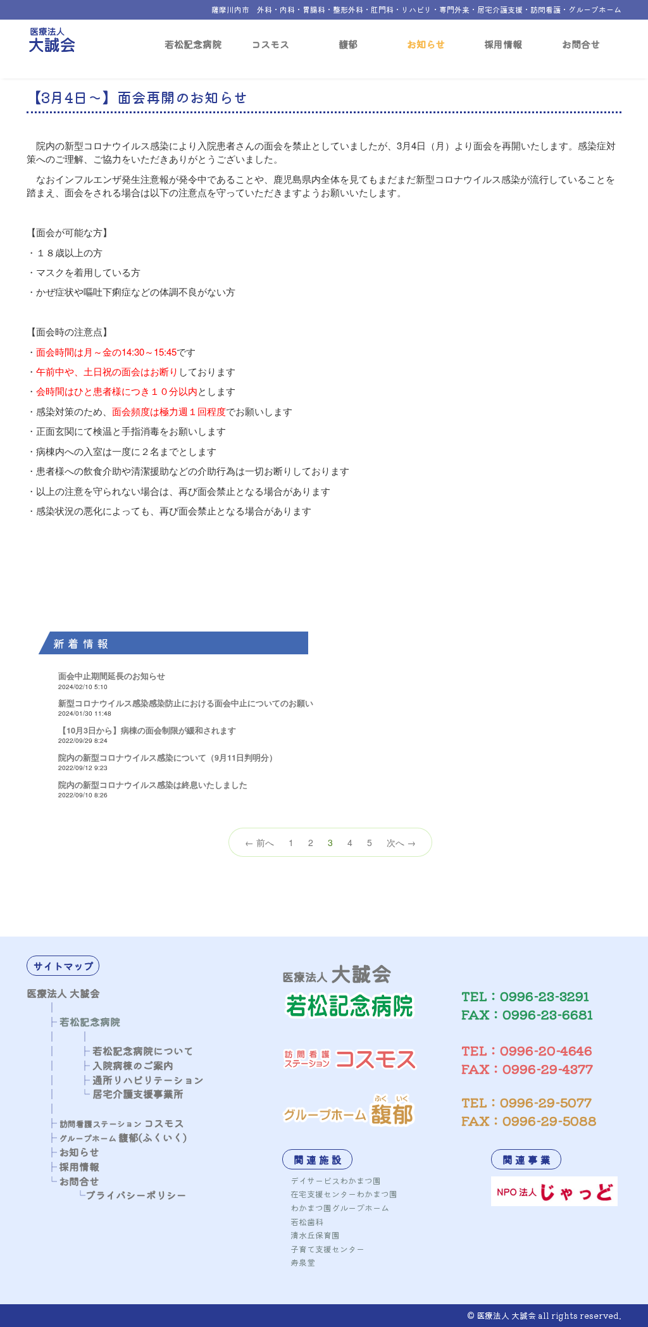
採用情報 (503, 44)
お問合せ (581, 44)
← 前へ (259, 842)
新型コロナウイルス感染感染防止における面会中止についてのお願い (185, 703)
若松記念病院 (193, 44)
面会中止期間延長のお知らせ (111, 676)
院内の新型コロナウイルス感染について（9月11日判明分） (167, 757)
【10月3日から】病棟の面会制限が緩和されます (147, 730)
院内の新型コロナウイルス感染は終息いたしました (152, 784)
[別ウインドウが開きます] (554, 1189)
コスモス (270, 44)
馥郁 (348, 44)
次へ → (401, 842)
